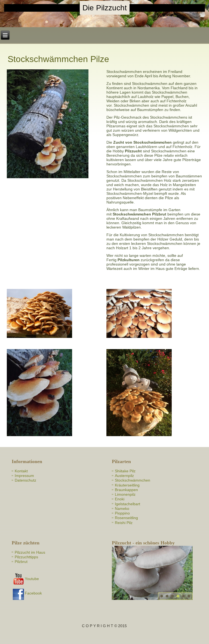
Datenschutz (25, 480)
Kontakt (21, 471)
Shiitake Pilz (125, 471)
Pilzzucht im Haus (30, 552)
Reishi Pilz (124, 522)
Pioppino (122, 513)
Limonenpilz (125, 494)
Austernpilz (124, 475)
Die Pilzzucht (104, 8)
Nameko (122, 508)
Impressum (24, 475)
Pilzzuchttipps (26, 557)
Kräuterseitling (127, 485)
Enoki (119, 499)
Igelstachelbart (127, 504)
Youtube (32, 579)
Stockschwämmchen (132, 480)
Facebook (33, 593)
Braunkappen (126, 490)
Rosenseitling (126, 518)
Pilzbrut (21, 561)
